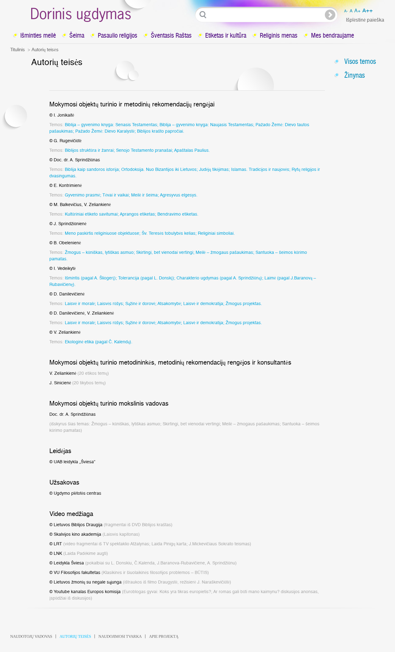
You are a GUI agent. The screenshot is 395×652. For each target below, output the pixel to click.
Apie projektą (163, 636)
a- (346, 11)
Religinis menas (278, 35)
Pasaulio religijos (117, 35)
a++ (367, 11)
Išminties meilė (38, 35)
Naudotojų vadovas (31, 636)
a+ (357, 10)
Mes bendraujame (332, 35)
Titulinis (17, 49)
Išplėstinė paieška (365, 20)
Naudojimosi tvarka (120, 636)
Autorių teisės (75, 636)
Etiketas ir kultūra (225, 35)
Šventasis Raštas (171, 35)
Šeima (76, 35)
